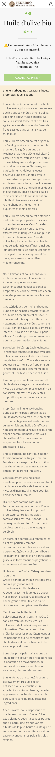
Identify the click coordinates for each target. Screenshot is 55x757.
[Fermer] (4, 4)
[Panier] (50, 4)
